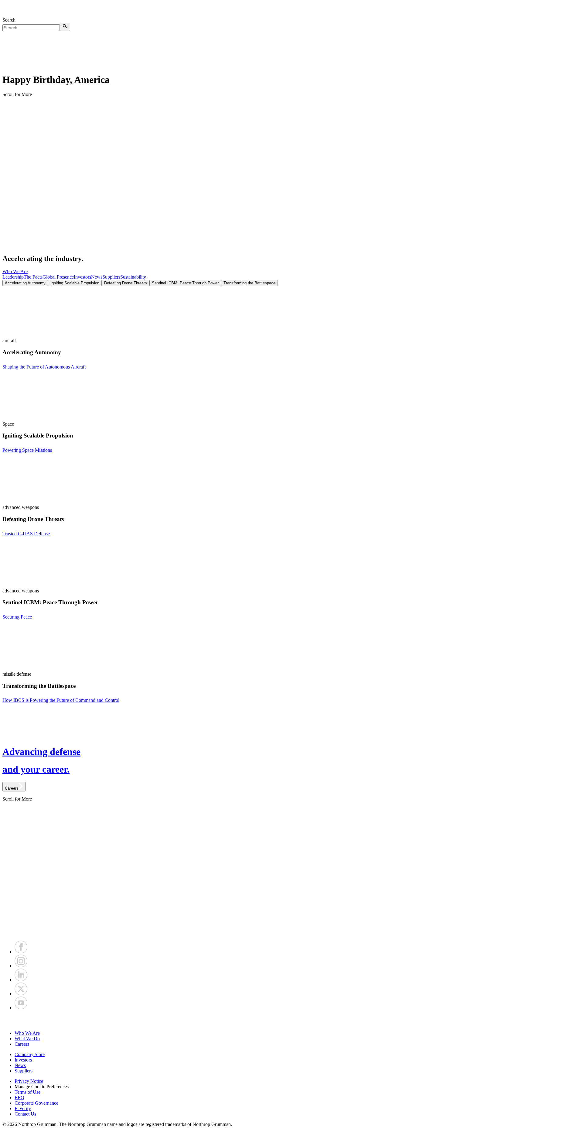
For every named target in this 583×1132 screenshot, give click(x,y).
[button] (291, 1020)
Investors (82, 277)
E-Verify (23, 1108)
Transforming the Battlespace (249, 283)
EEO (19, 1097)
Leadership (13, 277)
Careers (22, 1044)
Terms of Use (27, 1092)
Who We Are (15, 271)
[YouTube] (21, 1007)
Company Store (30, 1054)
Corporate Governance (36, 1103)
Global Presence (58, 277)
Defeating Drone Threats (125, 283)
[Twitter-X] (21, 993)
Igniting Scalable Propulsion (74, 283)
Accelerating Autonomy (25, 283)
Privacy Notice (29, 1081)
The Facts (33, 277)
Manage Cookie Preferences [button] (42, 1086)
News (96, 277)
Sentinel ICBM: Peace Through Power (185, 283)
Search (8, 19)
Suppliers (111, 277)
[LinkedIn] (21, 979)
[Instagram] (21, 965)
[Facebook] (21, 951)
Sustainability (133, 277)
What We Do (27, 1038)
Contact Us (25, 1114)
